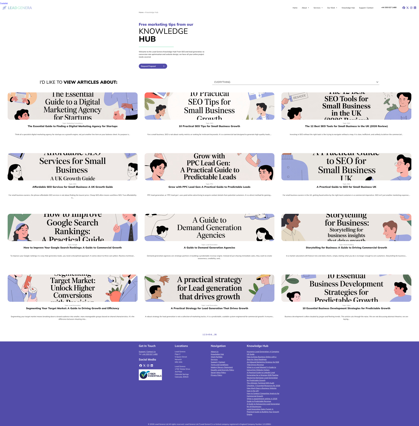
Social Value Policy (218, 372)
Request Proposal (148, 66)
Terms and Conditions (219, 365)
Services (317, 8)
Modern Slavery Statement (222, 367)
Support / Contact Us (147, 351)
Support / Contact (366, 8)
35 (215, 334)
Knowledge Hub (348, 8)
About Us (214, 351)
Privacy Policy (216, 375)
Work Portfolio (216, 357)
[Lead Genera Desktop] (17, 7)
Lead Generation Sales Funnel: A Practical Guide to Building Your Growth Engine (263, 411)
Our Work (331, 8)
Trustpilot (4, 3)
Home (295, 8)
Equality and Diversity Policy (222, 370)
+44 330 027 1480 (389, 7)
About (304, 8)
